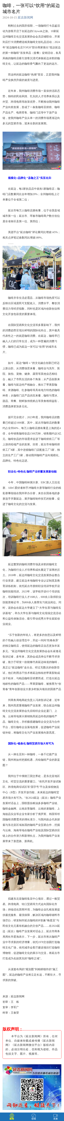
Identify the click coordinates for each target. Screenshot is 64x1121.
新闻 (12, 1118)
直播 (55, 1118)
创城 (33, 1118)
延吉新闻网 (25, 17)
